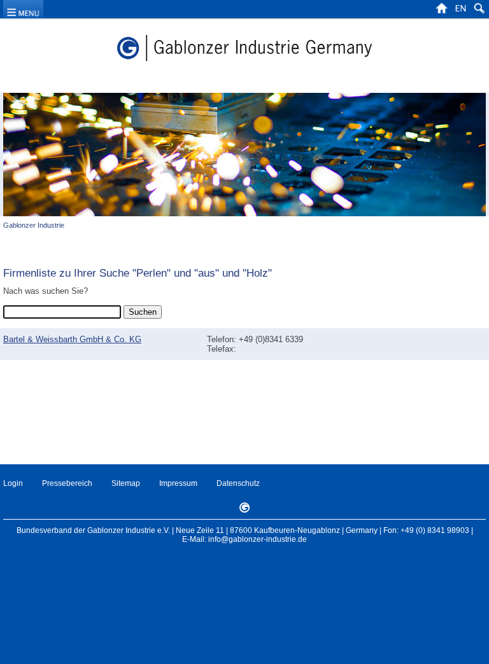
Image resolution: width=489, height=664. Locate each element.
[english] (460, 12)
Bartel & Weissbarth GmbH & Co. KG (72, 339)
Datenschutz (238, 483)
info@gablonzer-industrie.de (257, 539)
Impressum (178, 483)
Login (13, 483)
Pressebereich (67, 483)
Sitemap (125, 483)
